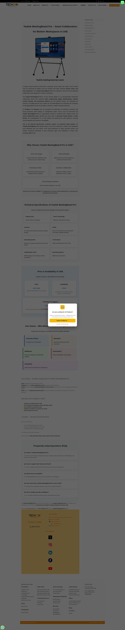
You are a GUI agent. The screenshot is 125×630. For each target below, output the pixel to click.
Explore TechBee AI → (62, 320)
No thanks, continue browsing (62, 324)
